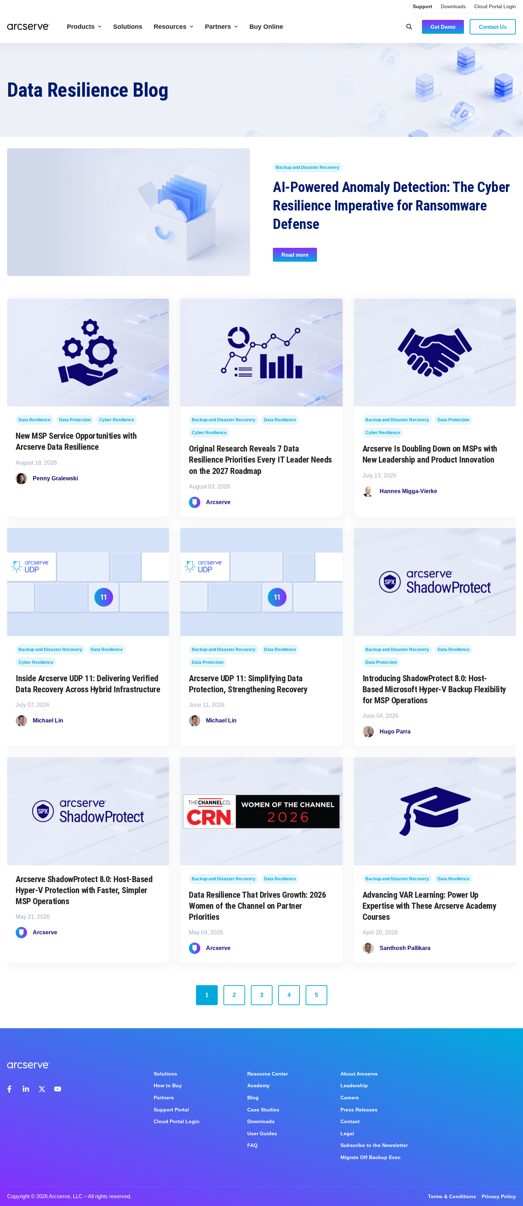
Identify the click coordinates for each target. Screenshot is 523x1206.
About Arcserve (359, 1074)
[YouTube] (57, 1089)
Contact (350, 1121)
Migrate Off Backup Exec (370, 1157)
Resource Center (267, 1074)
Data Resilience (35, 420)
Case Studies (263, 1109)
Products (81, 26)
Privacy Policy (499, 1196)
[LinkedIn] (26, 1089)
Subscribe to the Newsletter (374, 1145)
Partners (218, 26)
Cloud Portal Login (495, 6)
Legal (347, 1133)
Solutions (127, 26)
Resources (170, 26)
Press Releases (358, 1109)
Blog (253, 1097)
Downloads (453, 6)
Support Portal (171, 1109)
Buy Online (266, 26)
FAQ (252, 1145)
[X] (42, 1089)
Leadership (354, 1085)
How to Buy (168, 1085)
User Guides (262, 1133)
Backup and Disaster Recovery (307, 167)
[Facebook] (10, 1089)
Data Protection (75, 420)
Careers (349, 1097)
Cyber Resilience (116, 420)
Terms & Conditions (452, 1196)
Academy (258, 1085)
